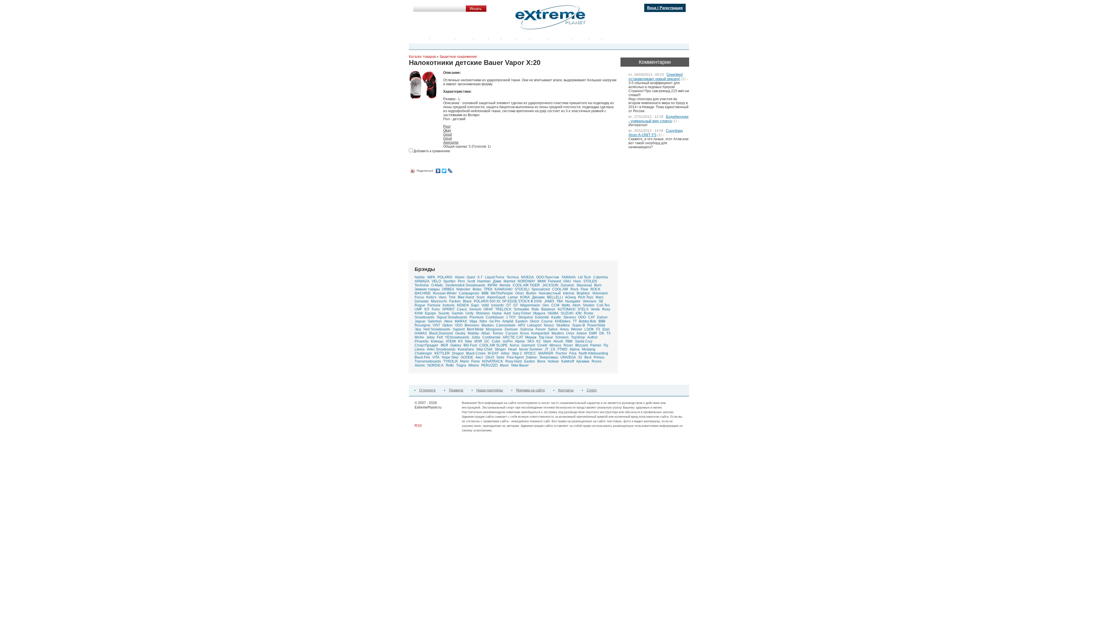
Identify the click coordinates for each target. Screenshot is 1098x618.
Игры (595, 38)
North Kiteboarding (593, 353)
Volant (459, 277)
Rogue (420, 305)
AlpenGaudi (496, 297)
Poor (447, 126)
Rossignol (422, 325)
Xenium (475, 309)
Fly (606, 345)
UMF (418, 309)
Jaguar (420, 321)
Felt (440, 337)
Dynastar (422, 301)
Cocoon (512, 333)
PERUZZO (489, 365)
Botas (477, 289)
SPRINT (448, 309)
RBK (569, 341)
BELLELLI (555, 297)
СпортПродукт (426, 345)
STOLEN (590, 281)
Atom (576, 305)
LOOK (589, 329)
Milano (473, 365)
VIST (436, 325)
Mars (599, 297)
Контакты (566, 390)
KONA (525, 297)
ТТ (575, 321)
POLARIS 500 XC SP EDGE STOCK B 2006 (508, 301)
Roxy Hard (513, 361)
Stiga (473, 321)
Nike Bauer (520, 365)
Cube (496, 341)
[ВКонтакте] (438, 171)
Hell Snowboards (436, 329)
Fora (572, 353)
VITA (435, 357)
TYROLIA (450, 361)
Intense (568, 293)
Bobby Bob (587, 321)
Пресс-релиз (442, 38)
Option (447, 325)
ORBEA (448, 289)
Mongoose (494, 329)
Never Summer (530, 349)
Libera (420, 349)
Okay (447, 130)
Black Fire (422, 357)
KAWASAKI (503, 289)
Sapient (459, 329)
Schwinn (562, 337)
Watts (566, 305)
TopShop (578, 337)
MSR (478, 341)
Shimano (483, 313)
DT (508, 305)
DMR (593, 333)
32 (580, 357)
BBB (485, 293)
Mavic (504, 365)
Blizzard (581, 345)
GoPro (508, 341)
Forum (541, 329)
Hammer (484, 281)
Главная (420, 38)
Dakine (531, 357)
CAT (591, 317)
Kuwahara (466, 349)
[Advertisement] (457, 215)
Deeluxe (511, 329)
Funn (436, 309)
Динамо (538, 297)
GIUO (490, 357)
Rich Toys (585, 297)
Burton (531, 293)
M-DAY (493, 353)
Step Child (484, 349)
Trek (452, 297)
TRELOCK (503, 309)
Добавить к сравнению (431, 151)
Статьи (581, 38)
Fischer (561, 353)
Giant (471, 277)
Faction (455, 301)
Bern (598, 285)
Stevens (569, 317)
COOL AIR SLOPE (493, 345)
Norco (514, 345)
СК (553, 349)
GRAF (488, 309)
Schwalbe (521, 309)
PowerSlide (596, 325)
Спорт (592, 390)
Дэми (497, 281)
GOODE (467, 357)
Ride (535, 309)
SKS (530, 341)
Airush (558, 341)
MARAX (461, 321)
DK (601, 333)
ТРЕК (488, 289)
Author (592, 337)
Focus (419, 297)
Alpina (575, 349)
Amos (564, 329)
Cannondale (506, 325)
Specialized (541, 289)
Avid (507, 313)
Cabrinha (600, 277)
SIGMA (553, 313)
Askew (581, 333)
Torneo (497, 333)
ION (579, 313)
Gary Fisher (522, 313)
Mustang (588, 349)
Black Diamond (441, 333)
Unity (470, 313)
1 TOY (511, 317)
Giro (545, 305)
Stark (547, 341)
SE (601, 301)
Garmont (528, 345)
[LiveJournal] (450, 171)
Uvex (570, 333)
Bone (541, 361)
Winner (576, 329)
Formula (433, 305)
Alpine (520, 341)
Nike (468, 341)
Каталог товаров (422, 57)
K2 (538, 341)
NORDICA (435, 365)
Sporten (449, 281)
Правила (456, 390)
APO (521, 325)
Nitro (483, 321)
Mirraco (555, 345)
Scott (471, 281)
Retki (450, 365)
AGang (570, 297)
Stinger (500, 349)
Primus (599, 357)
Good (447, 134)
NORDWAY (526, 281)
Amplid (507, 321)
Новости (464, 38)
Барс (475, 305)
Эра (418, 329)
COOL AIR (560, 289)
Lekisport (534, 325)
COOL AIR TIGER (526, 285)
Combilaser (495, 317)
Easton (529, 361)
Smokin (588, 305)
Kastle (556, 317)
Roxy (606, 309)
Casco (462, 309)
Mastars (488, 325)
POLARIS (444, 277)
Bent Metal (475, 329)
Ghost (534, 321)
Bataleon (548, 309)
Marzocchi (439, 301)
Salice (553, 329)
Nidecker (463, 289)
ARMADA (422, 281)
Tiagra (461, 365)
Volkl (485, 305)
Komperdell (540, 333)
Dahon (602, 317)
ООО (582, 317)
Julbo (476, 337)
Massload (584, 285)
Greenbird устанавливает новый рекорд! (655, 76)
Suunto (443, 313)
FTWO (562, 349)
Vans (442, 297)
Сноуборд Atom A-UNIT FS (655, 132)
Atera (448, 321)
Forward (554, 281)
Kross (524, 333)
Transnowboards (428, 361)
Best (587, 357)
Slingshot (525, 317)
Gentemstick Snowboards (465, 285)
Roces (597, 361)
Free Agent (515, 357)
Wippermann (530, 305)
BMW (542, 281)
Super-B (578, 325)
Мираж (530, 337)
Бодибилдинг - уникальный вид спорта (658, 118)
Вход (651, 8)
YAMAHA (568, 277)
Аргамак (582, 361)
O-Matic (437, 285)
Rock (574, 289)
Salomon (435, 321)
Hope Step (450, 357)
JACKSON (550, 285)
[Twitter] (444, 171)
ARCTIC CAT (513, 337)
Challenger (423, 353)
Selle (500, 357)
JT (546, 349)
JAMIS (549, 301)
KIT (426, 309)
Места (509, 38)
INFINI (492, 285)
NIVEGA (527, 277)
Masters (558, 333)
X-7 (480, 277)
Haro (577, 281)
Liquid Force (494, 277)
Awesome (451, 142)
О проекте (427, 390)
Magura (539, 313)
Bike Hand (466, 297)
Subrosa (526, 329)
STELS (583, 309)
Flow (584, 289)
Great (447, 138)
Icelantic (497, 305)
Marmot (509, 281)
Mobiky (473, 333)
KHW (419, 313)
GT (515, 305)
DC (487, 341)
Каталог (538, 38)
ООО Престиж (547, 277)
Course (547, 321)
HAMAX (421, 333)
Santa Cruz (583, 341)
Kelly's (431, 297)
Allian (485, 333)
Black (467, 301)
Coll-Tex (603, 305)
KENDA (463, 305)
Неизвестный (550, 293)
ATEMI (451, 341)
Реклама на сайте (530, 390)
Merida (505, 285)
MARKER (545, 353)
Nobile (420, 277)
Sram (480, 297)
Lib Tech (584, 277)
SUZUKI (567, 313)
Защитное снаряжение (458, 57)
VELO (436, 281)
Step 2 (517, 353)
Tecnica (513, 277)
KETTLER (442, 353)
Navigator (572, 301)
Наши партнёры (489, 390)
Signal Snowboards (452, 317)
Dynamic (567, 285)
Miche (419, 337)
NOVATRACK (492, 361)
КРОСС (530, 353)
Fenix (475, 361)
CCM (555, 305)
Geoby (460, 333)
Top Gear (546, 337)
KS (460, 341)
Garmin (457, 313)
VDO (458, 325)
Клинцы (437, 341)
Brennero (472, 325)
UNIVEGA (568, 357)
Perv (461, 281)
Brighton (583, 293)
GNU (567, 281)
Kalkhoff (567, 361)
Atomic (420, 365)
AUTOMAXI (566, 309)
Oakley (455, 345)
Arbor (505, 353)
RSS (418, 426)
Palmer (595, 345)
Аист (479, 357)
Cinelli (542, 345)
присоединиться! (440, 26)
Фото (495, 38)
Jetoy (430, 337)
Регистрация (671, 8)
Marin (464, 361)
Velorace (589, 301)
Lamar (513, 297)
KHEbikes (562, 321)
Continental (491, 337)
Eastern (522, 321)
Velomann (600, 293)
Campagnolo (469, 293)
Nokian (553, 361)
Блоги (523, 38)
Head (512, 349)
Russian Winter (445, 293)
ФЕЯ (444, 345)
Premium (477, 317)
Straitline (563, 325)
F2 (598, 329)
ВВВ (601, 321)
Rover (568, 345)
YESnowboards (457, 337)
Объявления (560, 38)
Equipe (430, 313)
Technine (422, 285)
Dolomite (542, 317)
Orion (519, 293)
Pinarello (422, 341)
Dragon (458, 353)
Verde (595, 309)
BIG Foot (470, 345)
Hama (497, 313)
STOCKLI (522, 289)
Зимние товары (427, 289)
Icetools (449, 305)
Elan (606, 329)
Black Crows (476, 353)
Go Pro (494, 321)
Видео (481, 38)
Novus (549, 325)
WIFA (431, 277)
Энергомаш (548, 357)
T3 (608, 333)
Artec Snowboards (441, 349)
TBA (559, 301)
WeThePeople (502, 293)
